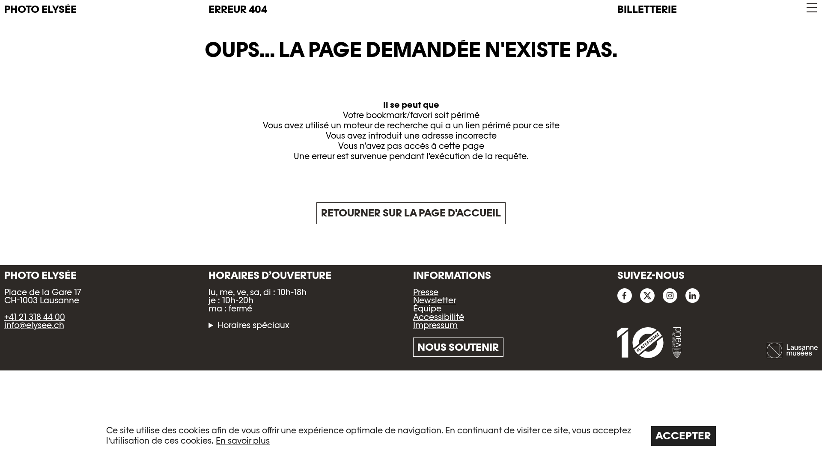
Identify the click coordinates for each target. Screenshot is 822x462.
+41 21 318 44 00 (34, 317)
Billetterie (647, 9)
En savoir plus (243, 440)
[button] (811, 8)
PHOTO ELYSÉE (40, 9)
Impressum (435, 325)
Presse (425, 292)
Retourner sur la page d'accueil (411, 213)
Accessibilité (438, 317)
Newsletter (434, 300)
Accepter (683, 435)
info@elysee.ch (34, 325)
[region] (411, 435)
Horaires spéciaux (253, 325)
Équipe (427, 308)
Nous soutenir (458, 347)
